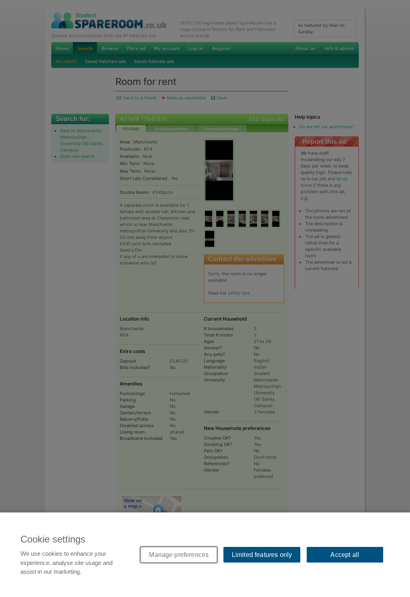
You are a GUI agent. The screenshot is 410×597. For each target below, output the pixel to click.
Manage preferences (179, 554)
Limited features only (262, 554)
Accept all (344, 554)
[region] (205, 554)
